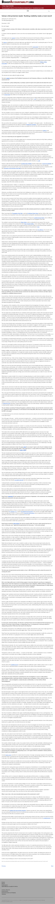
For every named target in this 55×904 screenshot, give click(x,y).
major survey (8, 755)
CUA (38, 226)
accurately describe (19, 480)
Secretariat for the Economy (27, 511)
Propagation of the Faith (17, 213)
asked (24, 447)
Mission (3, 883)
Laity (39, 160)
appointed (10, 496)
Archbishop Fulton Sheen (32, 213)
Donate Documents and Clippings (9, 892)
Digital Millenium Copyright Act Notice (10, 886)
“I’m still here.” (40, 229)
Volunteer (4, 894)
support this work (6, 403)
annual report (7, 94)
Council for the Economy (29, 513)
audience (45, 130)
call (35, 99)
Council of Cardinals (46, 163)
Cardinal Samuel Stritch (39, 217)
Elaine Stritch (24, 222)
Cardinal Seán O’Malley (26, 163)
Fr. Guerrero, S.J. (13, 511)
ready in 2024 (23, 450)
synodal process (47, 818)
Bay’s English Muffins (29, 223)
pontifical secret (14, 664)
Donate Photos (5, 891)
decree (5, 42)
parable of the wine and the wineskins (18, 810)
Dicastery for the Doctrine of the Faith (12, 168)
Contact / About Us (6, 889)
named (13, 38)
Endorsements (5, 885)
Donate (3, 882)
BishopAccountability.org (14, 900)
